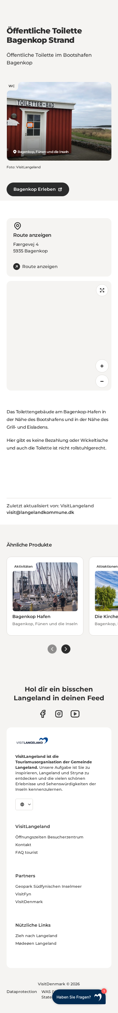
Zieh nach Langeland (36, 935)
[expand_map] (102, 290)
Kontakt (23, 844)
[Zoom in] (102, 365)
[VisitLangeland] (32, 740)
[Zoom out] (102, 381)
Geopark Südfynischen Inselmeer (48, 886)
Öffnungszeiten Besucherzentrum (49, 837)
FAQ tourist (26, 852)
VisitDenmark (29, 901)
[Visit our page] (42, 714)
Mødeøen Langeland (36, 943)
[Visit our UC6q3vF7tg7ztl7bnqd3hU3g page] (75, 714)
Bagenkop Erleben (34, 189)
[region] (59, 336)
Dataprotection (22, 991)
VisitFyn (23, 894)
